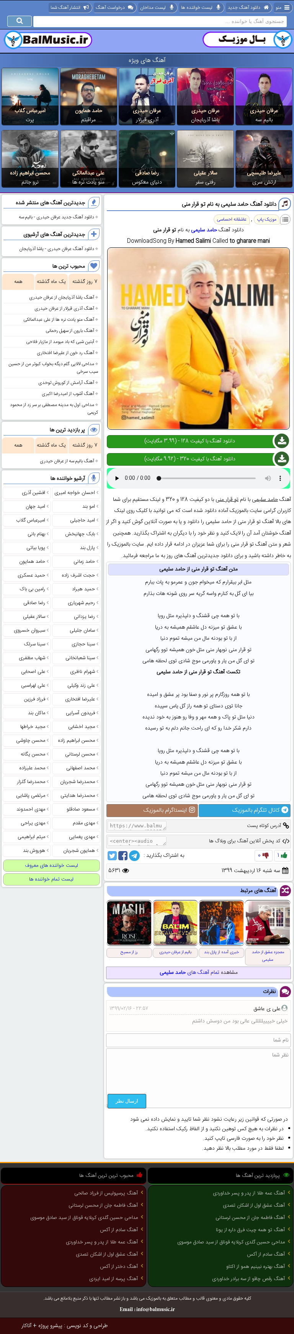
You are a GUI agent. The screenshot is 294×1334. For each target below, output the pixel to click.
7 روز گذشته (84, 282)
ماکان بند (36, 713)
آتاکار (26, 1326)
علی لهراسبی (33, 685)
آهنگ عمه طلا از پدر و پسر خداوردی (249, 1193)
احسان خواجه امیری (74, 493)
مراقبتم (88, 120)
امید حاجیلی (82, 520)
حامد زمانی (84, 561)
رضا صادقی (147, 173)
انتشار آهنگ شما (65, 7)
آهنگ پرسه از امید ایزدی (113, 1279)
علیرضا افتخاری (80, 699)
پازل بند (87, 548)
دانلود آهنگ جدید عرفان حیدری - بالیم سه (56, 217)
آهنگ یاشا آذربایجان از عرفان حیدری (61, 297)
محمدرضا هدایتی (77, 795)
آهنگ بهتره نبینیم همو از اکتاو (255, 1267)
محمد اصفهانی (80, 768)
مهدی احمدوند (30, 809)
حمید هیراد (83, 589)
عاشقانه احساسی (232, 219)
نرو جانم (30, 182)
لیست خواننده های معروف (51, 865)
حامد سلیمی (204, 230)
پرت (30, 120)
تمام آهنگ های (189, 972)
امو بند (88, 506)
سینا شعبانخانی (80, 658)
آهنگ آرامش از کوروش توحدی (66, 383)
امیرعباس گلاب (30, 110)
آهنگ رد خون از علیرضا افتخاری (65, 353)
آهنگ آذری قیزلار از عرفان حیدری (64, 308)
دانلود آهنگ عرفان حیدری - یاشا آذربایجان (56, 249)
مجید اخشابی (81, 727)
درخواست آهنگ (110, 7)
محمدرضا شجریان (77, 782)
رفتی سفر (206, 182)
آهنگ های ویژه (147, 60)
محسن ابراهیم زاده (30, 173)
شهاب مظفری (32, 658)
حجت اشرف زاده (78, 575)
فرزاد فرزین (34, 699)
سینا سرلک (34, 644)
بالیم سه (264, 120)
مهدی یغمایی (82, 837)
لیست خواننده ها (196, 7)
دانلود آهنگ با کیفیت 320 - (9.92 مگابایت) (189, 459)
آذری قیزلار (147, 120)
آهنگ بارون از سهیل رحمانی (70, 331)
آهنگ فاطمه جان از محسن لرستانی (250, 1218)
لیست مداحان (153, 7)
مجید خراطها (32, 727)
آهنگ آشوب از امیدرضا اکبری (68, 394)
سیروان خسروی (29, 630)
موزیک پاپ (266, 219)
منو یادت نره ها (88, 182)
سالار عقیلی (205, 173)
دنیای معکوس (147, 182)
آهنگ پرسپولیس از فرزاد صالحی (106, 1193)
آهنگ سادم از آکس (266, 1254)
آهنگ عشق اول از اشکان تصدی (254, 1205)
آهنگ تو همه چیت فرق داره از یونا (250, 1230)
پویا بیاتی (35, 548)
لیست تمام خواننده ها (51, 879)
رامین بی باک (32, 589)
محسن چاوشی (30, 740)
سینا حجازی (83, 644)
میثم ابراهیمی (31, 837)
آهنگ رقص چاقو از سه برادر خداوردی (248, 1279)
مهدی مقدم (84, 823)
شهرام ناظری (82, 672)
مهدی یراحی (33, 823)
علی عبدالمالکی (88, 173)
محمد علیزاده (32, 768)
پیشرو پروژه (50, 1326)
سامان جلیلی (82, 630)
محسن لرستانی (80, 754)
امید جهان (35, 506)
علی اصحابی (33, 672)
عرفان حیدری (264, 110)
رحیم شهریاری (81, 603)
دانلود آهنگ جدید (244, 7)
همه (18, 282)
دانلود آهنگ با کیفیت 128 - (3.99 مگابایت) (189, 441)
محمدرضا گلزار (31, 782)
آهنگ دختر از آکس (119, 1267)
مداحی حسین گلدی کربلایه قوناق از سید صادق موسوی (231, 1242)
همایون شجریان (79, 851)
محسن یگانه (33, 754)
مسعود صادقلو (81, 809)
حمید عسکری (31, 575)
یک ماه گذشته (51, 282)
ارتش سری (264, 182)
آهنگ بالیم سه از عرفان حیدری (67, 461)
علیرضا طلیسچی (264, 173)
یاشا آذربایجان (205, 120)
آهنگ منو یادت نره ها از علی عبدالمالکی (58, 319)
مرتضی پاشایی (30, 795)
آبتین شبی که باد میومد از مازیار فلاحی (60, 342)
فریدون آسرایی (80, 713)
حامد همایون (88, 110)
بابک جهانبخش (80, 534)
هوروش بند (34, 851)
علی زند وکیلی (81, 685)
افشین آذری (33, 493)
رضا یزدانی (84, 617)
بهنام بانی (36, 534)
